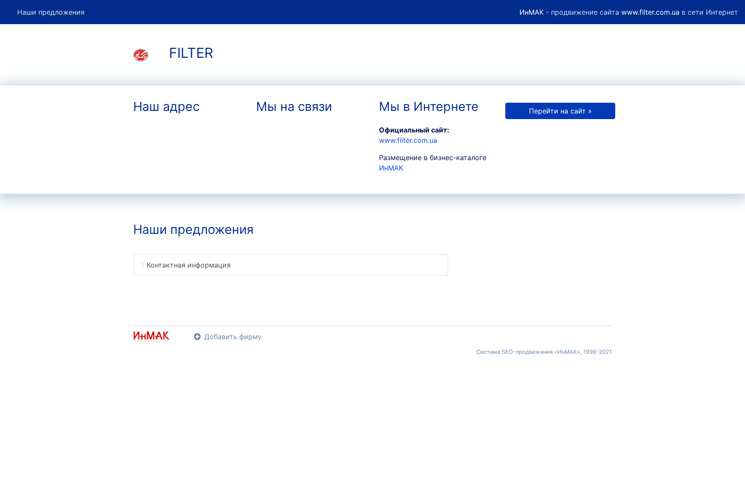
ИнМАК (532, 12)
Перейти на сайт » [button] (560, 111)
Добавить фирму (233, 336)
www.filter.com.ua (650, 12)
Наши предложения (51, 12)
